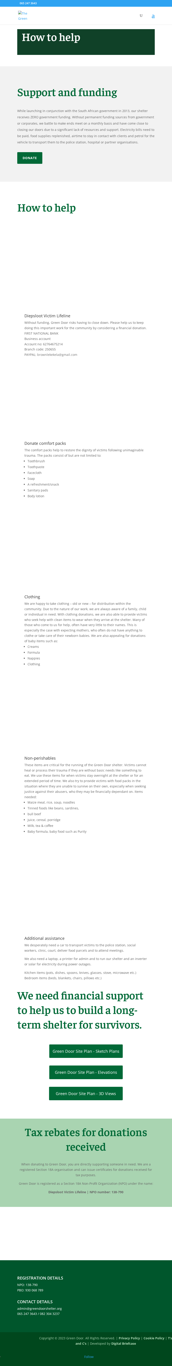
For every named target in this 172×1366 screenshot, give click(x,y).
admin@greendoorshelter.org (39, 1308)
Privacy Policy (129, 1338)
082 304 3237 (50, 1314)
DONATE (30, 158)
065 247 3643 (28, 3)
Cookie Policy (154, 1338)
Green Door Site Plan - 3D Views (86, 1093)
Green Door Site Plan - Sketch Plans (86, 1051)
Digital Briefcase (123, 1343)
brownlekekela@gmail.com (57, 354)
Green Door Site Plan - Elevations (86, 1072)
